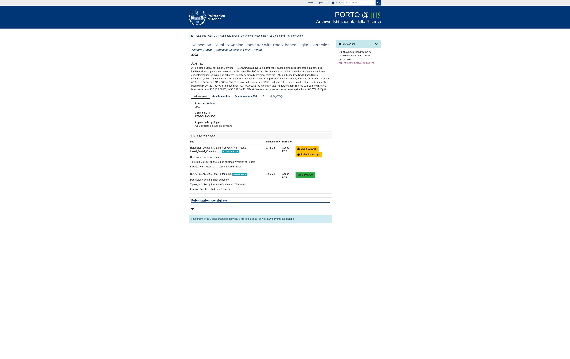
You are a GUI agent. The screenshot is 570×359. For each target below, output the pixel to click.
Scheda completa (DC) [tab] (246, 96)
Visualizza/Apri (308, 149)
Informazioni (348, 44)
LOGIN (339, 2)
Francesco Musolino (228, 49)
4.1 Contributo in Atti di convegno (286, 36)
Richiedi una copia (310, 154)
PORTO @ (348, 17)
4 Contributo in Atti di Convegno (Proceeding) (242, 36)
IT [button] (327, 2)
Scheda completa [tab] (221, 96)
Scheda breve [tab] (201, 96)
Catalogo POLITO (205, 36)
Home (310, 2)
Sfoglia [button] (318, 2)
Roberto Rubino (202, 49)
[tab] (263, 96)
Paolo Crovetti (252, 49)
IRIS (191, 36)
